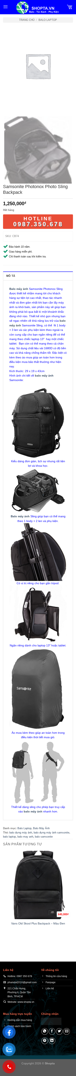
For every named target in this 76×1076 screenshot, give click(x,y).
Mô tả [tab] (10, 275)
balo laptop (9, 836)
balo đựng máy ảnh (20, 832)
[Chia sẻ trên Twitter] (59, 1031)
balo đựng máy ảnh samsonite (51, 832)
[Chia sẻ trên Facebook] (52, 1031)
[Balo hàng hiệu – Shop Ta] (37, 7)
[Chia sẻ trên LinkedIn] (52, 1040)
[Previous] (7, 105)
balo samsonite (44, 836)
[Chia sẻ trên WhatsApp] (44, 1031)
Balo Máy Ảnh (41, 828)
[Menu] (5, 7)
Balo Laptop (48, 19)
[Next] (18, 105)
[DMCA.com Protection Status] (51, 1021)
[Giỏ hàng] (69, 6)
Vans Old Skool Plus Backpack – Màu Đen (38, 923)
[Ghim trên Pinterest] (44, 1040)
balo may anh (25, 836)
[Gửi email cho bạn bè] (66, 1031)
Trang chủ (26, 19)
